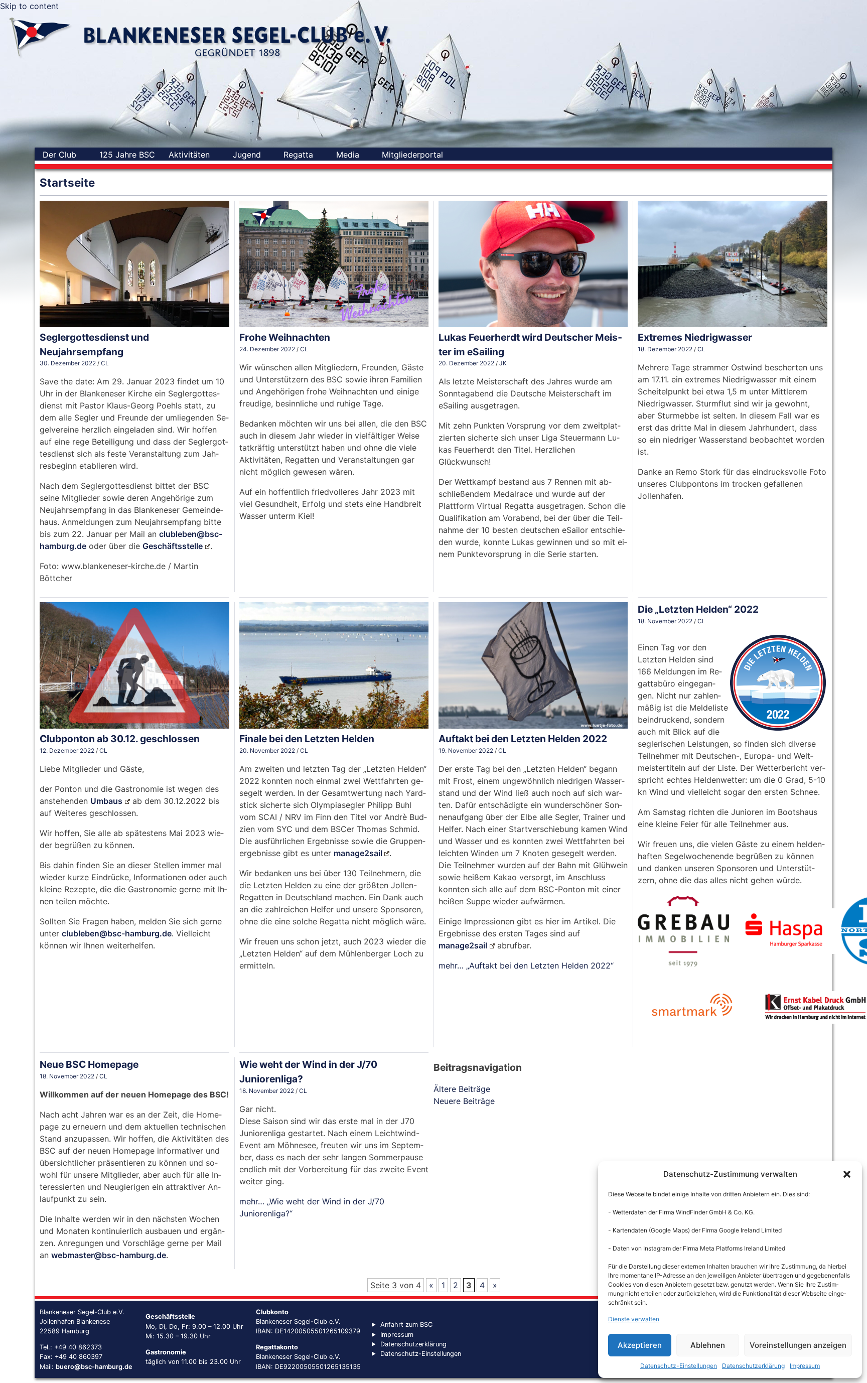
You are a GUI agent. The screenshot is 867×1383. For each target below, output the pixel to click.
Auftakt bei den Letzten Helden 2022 (523, 739)
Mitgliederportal (412, 155)
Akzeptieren (640, 1345)
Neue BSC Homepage (89, 1064)
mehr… (526, 965)
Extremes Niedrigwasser (695, 337)
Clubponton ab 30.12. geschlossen (120, 739)
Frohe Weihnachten (284, 337)
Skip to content (29, 6)
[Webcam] (502, 155)
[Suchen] (461, 155)
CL (105, 363)
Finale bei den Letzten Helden (306, 739)
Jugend (247, 155)
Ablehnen (707, 1345)
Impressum (805, 1365)
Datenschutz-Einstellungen (678, 1365)
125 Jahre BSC (127, 155)
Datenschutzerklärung (753, 1365)
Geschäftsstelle (172, 546)
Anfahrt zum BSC (406, 1324)
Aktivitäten (189, 155)
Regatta (298, 155)
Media (347, 155)
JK (503, 363)
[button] (847, 1174)
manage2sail (358, 853)
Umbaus (106, 801)
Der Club (59, 155)
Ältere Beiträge (462, 1089)
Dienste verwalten (633, 1319)
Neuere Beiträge (464, 1101)
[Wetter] (484, 155)
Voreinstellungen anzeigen (798, 1345)
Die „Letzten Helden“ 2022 (698, 609)
